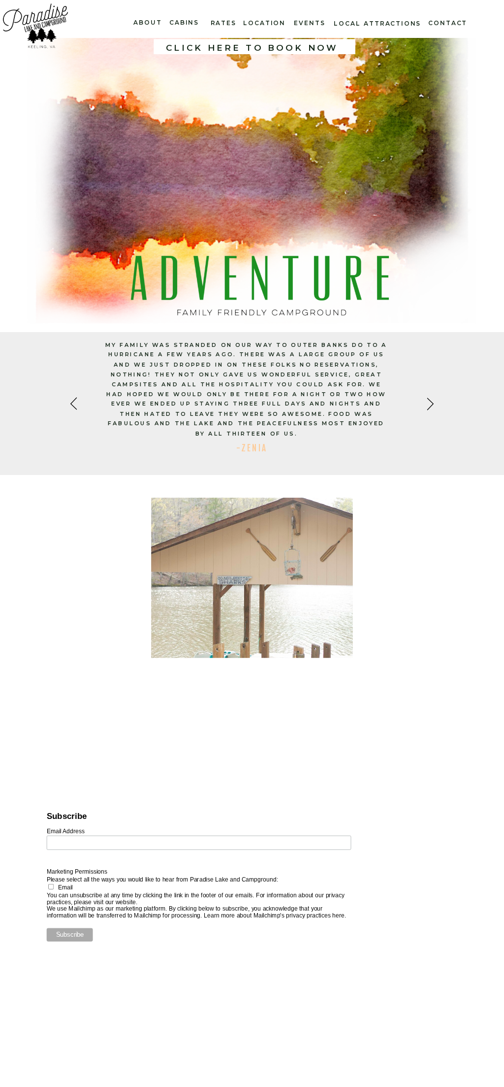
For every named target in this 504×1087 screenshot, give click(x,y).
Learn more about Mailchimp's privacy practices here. (275, 915)
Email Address (66, 830)
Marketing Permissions (77, 871)
